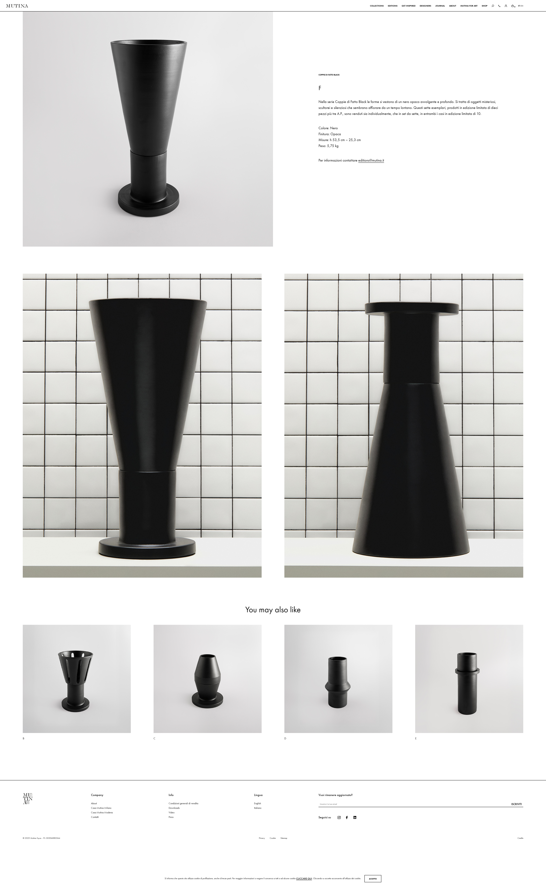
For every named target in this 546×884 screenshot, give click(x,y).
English (257, 840)
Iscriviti (516, 841)
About (94, 840)
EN (521, 5)
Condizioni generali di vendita (183, 840)
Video (171, 849)
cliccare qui (304, 878)
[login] (506, 5)
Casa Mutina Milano (101, 844)
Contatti (95, 853)
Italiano (257, 844)
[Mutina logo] (57, 835)
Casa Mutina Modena (102, 849)
